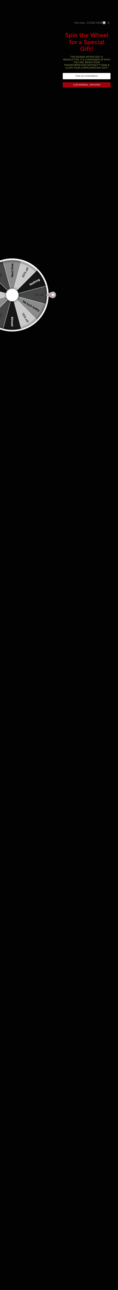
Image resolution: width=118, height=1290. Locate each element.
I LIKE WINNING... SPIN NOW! (86, 85)
